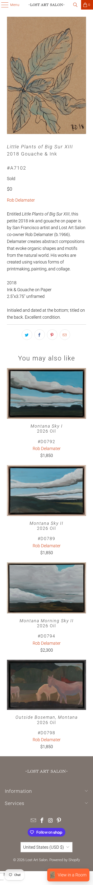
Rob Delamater (21, 200)
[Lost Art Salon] (46, 5)
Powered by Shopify (64, 860)
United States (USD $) (43, 847)
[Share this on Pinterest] (52, 334)
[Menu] (2, 5)
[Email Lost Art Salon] (33, 820)
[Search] (75, 5)
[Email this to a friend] (65, 334)
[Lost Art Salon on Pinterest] (59, 820)
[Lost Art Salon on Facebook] (42, 820)
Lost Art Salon (36, 860)
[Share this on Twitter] (27, 334)
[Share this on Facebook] (39, 334)
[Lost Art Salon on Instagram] (50, 820)
